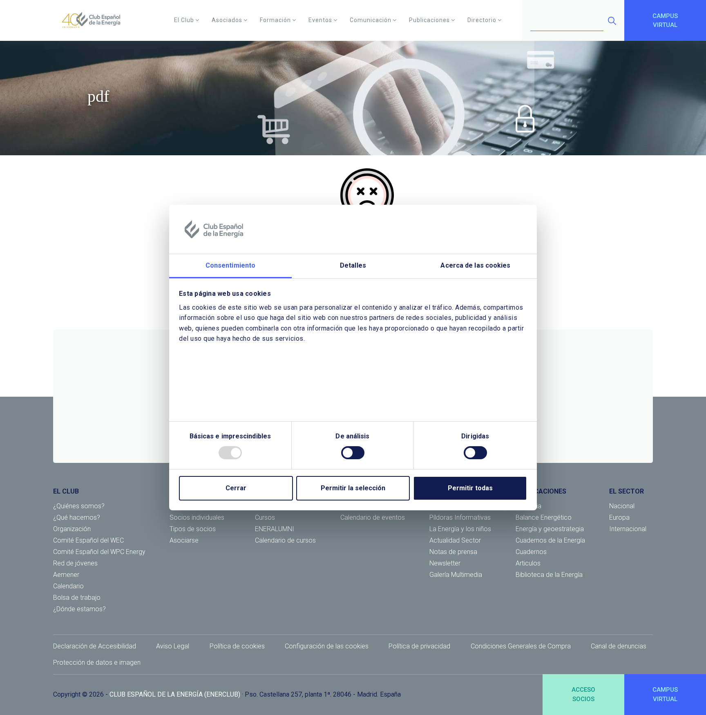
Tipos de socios (193, 529)
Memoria (528, 506)
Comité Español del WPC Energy (99, 552)
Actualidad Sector (455, 540)
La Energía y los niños (460, 529)
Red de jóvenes (75, 563)
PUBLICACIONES (541, 491)
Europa (619, 517)
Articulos (528, 563)
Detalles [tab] (353, 265)
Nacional (622, 506)
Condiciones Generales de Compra (521, 646)
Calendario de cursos (285, 540)
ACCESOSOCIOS (583, 694)
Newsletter (444, 563)
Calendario (68, 586)
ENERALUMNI (274, 529)
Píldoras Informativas (460, 517)
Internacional (627, 529)
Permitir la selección (353, 488)
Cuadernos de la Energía (550, 540)
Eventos (320, 20)
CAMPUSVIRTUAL (665, 20)
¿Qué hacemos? (76, 517)
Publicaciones (429, 20)
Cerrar (236, 488)
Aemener (66, 575)
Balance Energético (544, 517)
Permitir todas (470, 488)
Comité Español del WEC (88, 540)
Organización (72, 529)
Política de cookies (237, 646)
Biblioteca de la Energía (549, 575)
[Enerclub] (94, 20)
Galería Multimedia (455, 575)
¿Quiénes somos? (79, 506)
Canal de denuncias (618, 646)
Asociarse (184, 540)
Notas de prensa (453, 552)
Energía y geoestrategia (550, 529)
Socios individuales (197, 517)
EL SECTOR (626, 491)
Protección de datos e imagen (97, 662)
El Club (184, 20)
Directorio (481, 20)
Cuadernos (531, 552)
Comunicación (370, 20)
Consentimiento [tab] (230, 265)
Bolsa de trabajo (77, 597)
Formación (275, 20)
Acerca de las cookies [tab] (475, 265)
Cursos (265, 517)
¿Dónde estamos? (79, 609)
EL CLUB (66, 491)
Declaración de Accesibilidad (94, 646)
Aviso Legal (172, 646)
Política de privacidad (419, 646)
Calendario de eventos (372, 517)
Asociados (227, 20)
